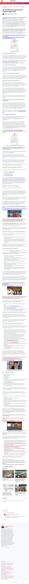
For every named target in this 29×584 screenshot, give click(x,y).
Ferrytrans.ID (13, 0)
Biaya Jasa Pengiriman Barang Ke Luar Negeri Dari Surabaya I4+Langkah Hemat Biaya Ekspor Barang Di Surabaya (20, 480)
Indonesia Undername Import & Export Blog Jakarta (16, 464)
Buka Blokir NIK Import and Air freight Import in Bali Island (13, 187)
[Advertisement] (7, 555)
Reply (5, 519)
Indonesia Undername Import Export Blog (12, 514)
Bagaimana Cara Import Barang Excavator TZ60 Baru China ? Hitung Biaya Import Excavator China (7, 569)
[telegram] (9, 466)
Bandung (6, 62)
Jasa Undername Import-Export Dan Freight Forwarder (7, 479)
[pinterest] (10, 466)
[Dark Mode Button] (27, 1)
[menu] (2, 1)
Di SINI (9, 415)
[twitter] (6, 466)
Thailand (22, 326)
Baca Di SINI (10, 346)
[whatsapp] (7, 466)
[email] (12, 466)
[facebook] (4, 466)
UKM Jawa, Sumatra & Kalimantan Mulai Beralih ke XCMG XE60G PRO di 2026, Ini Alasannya (7, 564)
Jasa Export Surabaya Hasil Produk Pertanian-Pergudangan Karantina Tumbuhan (20, 493)
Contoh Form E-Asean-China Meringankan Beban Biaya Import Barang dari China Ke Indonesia (7, 493)
